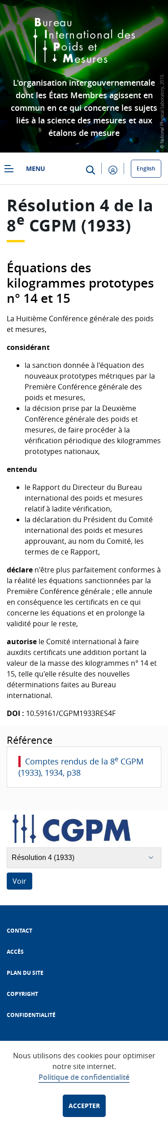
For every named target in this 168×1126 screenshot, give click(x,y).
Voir (19, 881)
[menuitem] (19, 930)
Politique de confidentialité (84, 1077)
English (146, 168)
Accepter (84, 1105)
